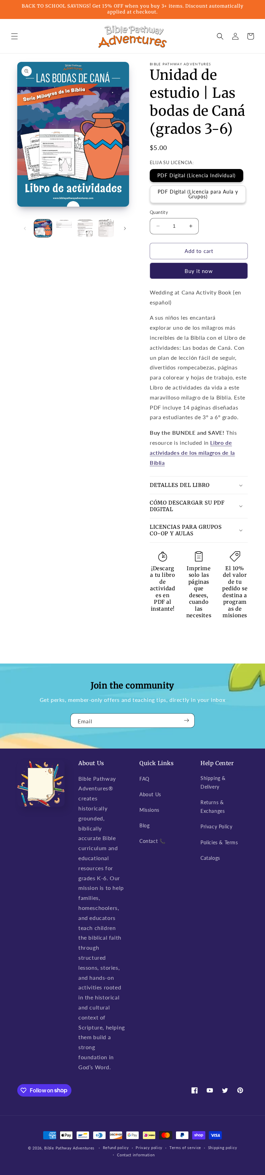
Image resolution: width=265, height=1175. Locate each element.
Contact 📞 (152, 841)
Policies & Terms (219, 842)
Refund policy (116, 1147)
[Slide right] (124, 228)
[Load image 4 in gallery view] (106, 228)
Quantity (159, 212)
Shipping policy (222, 1147)
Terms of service (185, 1147)
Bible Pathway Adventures (69, 1148)
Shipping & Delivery (213, 782)
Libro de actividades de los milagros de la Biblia (192, 452)
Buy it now (199, 271)
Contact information (136, 1155)
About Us (150, 794)
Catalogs (210, 858)
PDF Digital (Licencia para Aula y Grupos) (198, 194)
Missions (149, 810)
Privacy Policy (216, 826)
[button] (14, 36)
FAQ (144, 779)
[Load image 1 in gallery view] (43, 228)
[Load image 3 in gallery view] (85, 228)
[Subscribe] (186, 720)
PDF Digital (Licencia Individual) (196, 175)
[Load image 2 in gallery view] (64, 228)
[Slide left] (24, 228)
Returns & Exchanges (212, 806)
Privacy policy (149, 1147)
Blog (144, 825)
